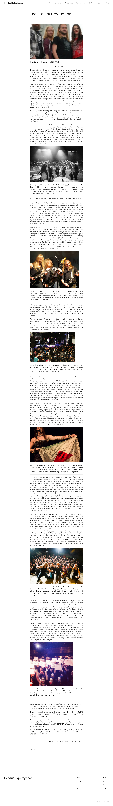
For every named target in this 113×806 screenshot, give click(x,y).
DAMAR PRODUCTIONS (71, 714)
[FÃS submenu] (85, 2)
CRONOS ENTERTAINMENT (39, 716)
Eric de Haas (59, 712)
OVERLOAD (79, 712)
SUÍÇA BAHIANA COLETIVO (49, 714)
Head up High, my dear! (14, 3)
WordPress (106, 801)
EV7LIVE (32, 714)
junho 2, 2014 (33, 749)
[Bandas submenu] (100, 2)
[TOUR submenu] (92, 2)
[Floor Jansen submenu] (63, 2)
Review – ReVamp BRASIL (45, 62)
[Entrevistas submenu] (73, 2)
